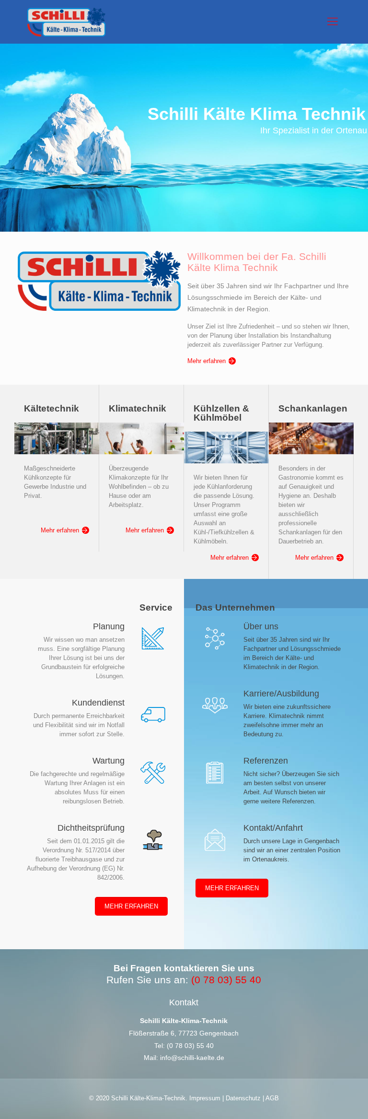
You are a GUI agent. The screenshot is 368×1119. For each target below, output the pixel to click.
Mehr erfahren (206, 361)
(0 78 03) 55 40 (190, 1045)
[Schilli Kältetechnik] (66, 21)
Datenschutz (243, 1098)
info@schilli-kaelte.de (192, 1057)
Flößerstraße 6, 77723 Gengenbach (184, 1033)
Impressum (205, 1098)
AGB (271, 1098)
